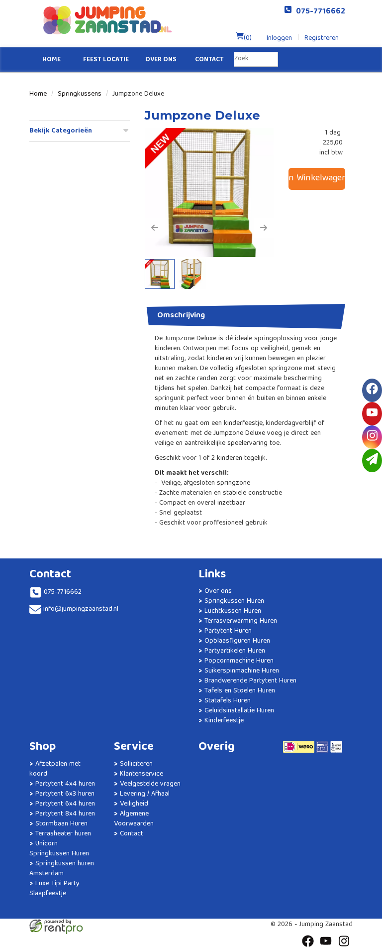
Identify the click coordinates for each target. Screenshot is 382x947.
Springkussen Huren (234, 601)
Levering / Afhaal (145, 794)
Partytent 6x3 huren (65, 794)
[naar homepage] (110, 20)
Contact (209, 60)
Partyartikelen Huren (234, 651)
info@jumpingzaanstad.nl (80, 609)
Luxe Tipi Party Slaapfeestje (54, 889)
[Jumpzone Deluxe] (209, 192)
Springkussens (79, 94)
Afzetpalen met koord (55, 769)
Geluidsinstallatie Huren (239, 711)
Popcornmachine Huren (239, 661)
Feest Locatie (106, 60)
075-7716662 (318, 12)
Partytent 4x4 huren (65, 784)
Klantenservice (141, 774)
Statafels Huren (227, 701)
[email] (372, 460)
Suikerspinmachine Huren (241, 671)
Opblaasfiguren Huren (237, 641)
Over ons (161, 60)
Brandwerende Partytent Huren (250, 681)
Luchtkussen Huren (232, 611)
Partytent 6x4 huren (65, 804)
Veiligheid (134, 804)
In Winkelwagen (316, 178)
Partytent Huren (228, 631)
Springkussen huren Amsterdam (61, 869)
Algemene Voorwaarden (134, 819)
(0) (248, 38)
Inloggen (279, 38)
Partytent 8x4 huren (65, 814)
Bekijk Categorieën (60, 131)
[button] (155, 228)
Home (51, 60)
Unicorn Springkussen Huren (59, 849)
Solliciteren (136, 764)
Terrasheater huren (63, 834)
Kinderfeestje (224, 721)
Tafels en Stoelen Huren (239, 691)
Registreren (321, 38)
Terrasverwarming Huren (240, 621)
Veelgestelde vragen (150, 784)
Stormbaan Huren (61, 824)
